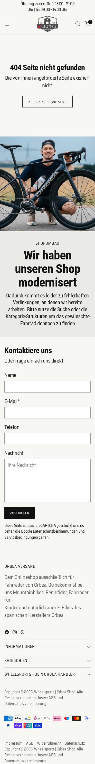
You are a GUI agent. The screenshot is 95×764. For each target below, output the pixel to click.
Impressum (13, 743)
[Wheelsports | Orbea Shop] (47, 24)
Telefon (11, 427)
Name (10, 375)
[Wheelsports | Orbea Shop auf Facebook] (7, 632)
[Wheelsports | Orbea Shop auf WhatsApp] (23, 632)
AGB (29, 743)
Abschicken (19, 512)
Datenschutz (75, 743)
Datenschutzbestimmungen (55, 531)
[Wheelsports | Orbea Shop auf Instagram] (15, 632)
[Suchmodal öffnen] (78, 24)
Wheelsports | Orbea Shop (55, 692)
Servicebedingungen (21, 537)
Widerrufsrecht (49, 743)
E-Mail (12, 401)
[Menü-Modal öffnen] (7, 24)
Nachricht (14, 453)
